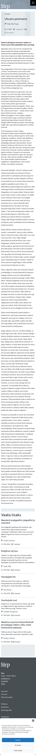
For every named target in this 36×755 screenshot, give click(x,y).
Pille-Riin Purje (13, 24)
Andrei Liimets (9, 541)
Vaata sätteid (18, 750)
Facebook (4, 681)
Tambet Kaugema (10, 612)
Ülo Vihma (7, 590)
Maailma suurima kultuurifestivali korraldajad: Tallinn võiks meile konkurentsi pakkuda (17, 625)
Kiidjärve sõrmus (9, 551)
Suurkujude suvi (9, 600)
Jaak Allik (7, 566)
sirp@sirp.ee (5, 678)
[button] (33, 721)
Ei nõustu (18, 745)
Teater (7, 14)
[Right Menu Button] (33, 3)
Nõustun (18, 740)
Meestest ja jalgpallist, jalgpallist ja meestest (18, 522)
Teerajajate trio (8, 577)
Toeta (3, 684)
